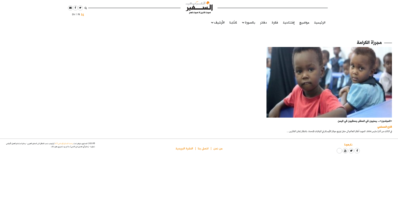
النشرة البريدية (184, 148)
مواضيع (304, 22)
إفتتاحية (288, 22)
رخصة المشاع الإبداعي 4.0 (64, 143)
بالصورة (250, 22)
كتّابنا (233, 22)
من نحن (217, 148)
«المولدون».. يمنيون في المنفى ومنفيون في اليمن (365, 120)
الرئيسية (319, 22)
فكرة (275, 22)
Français (78, 14)
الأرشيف (219, 22)
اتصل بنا (203, 148)
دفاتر (263, 22)
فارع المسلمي (384, 126)
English (72, 14)
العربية (83, 14)
